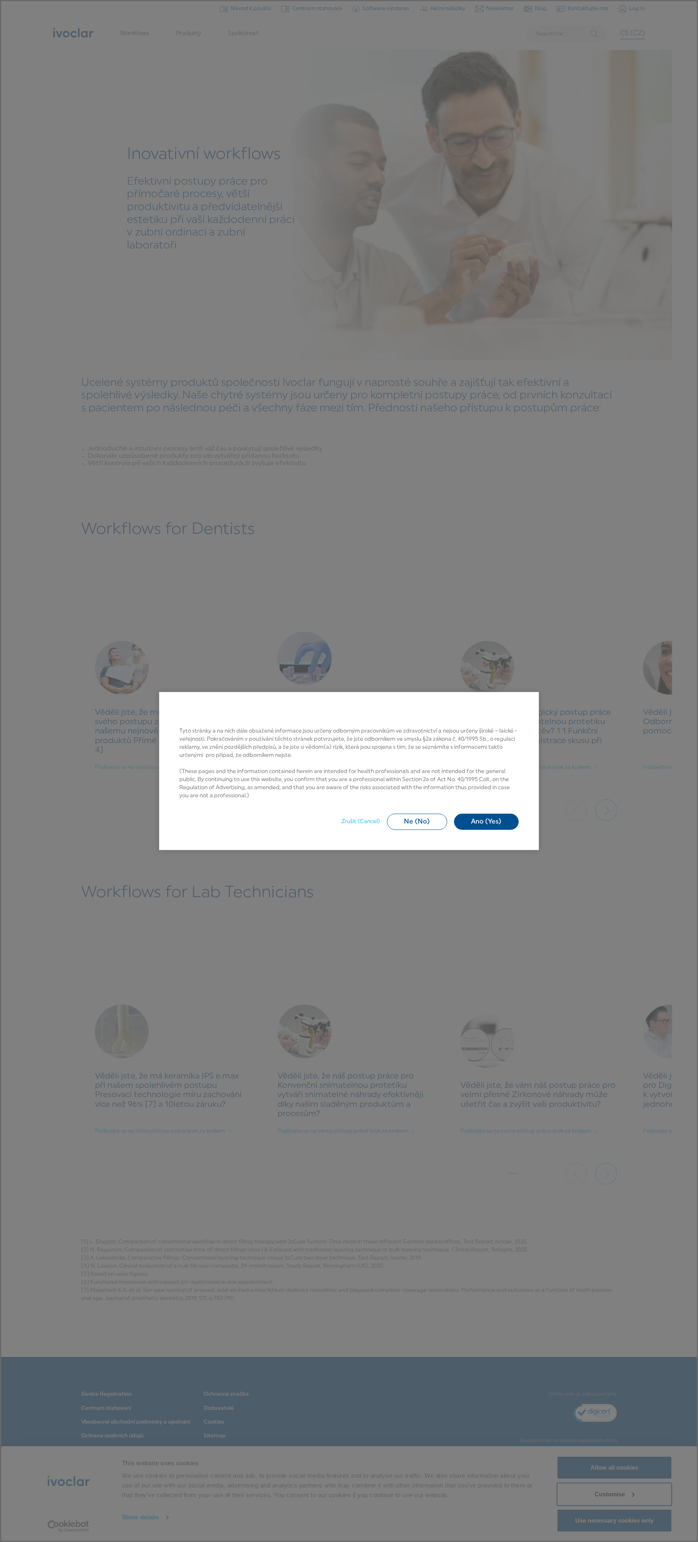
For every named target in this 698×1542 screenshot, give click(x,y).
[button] (417, 821)
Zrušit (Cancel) (360, 821)
